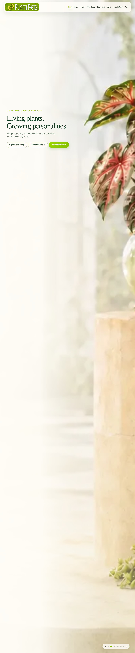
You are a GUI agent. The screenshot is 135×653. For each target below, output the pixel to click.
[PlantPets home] (22, 7)
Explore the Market (38, 145)
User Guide (91, 7)
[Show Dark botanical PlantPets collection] (120, 646)
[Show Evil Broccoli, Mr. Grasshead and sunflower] (121, 646)
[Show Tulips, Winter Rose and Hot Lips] (123, 646)
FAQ (126, 7)
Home (70, 7)
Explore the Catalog (16, 145)
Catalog (82, 7)
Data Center (101, 7)
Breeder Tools (118, 7)
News (76, 7)
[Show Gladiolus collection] (118, 646)
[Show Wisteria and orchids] (114, 646)
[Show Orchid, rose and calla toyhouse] (108, 646)
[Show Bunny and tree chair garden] (117, 646)
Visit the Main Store (59, 145)
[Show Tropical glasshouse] (111, 646)
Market (109, 7)
